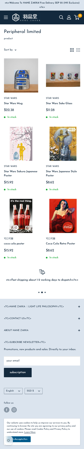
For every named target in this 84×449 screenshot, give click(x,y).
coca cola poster (14, 243)
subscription (18, 372)
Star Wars (10, 98)
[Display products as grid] (72, 50)
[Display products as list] (78, 50)
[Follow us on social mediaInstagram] (14, 410)
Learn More (30, 432)
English (10, 391)
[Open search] (61, 17)
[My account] (69, 17)
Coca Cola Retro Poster (60, 243)
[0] (76, 17)
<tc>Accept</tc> (19, 439)
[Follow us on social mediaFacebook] (6, 410)
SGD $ (30, 391)
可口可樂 (8, 239)
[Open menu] (6, 17)
